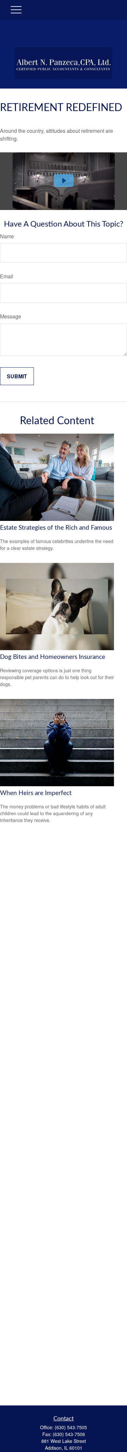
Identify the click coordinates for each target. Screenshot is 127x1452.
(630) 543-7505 (71, 1427)
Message (10, 316)
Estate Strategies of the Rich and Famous (56, 528)
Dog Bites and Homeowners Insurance (52, 657)
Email (6, 276)
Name (7, 236)
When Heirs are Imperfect (36, 793)
